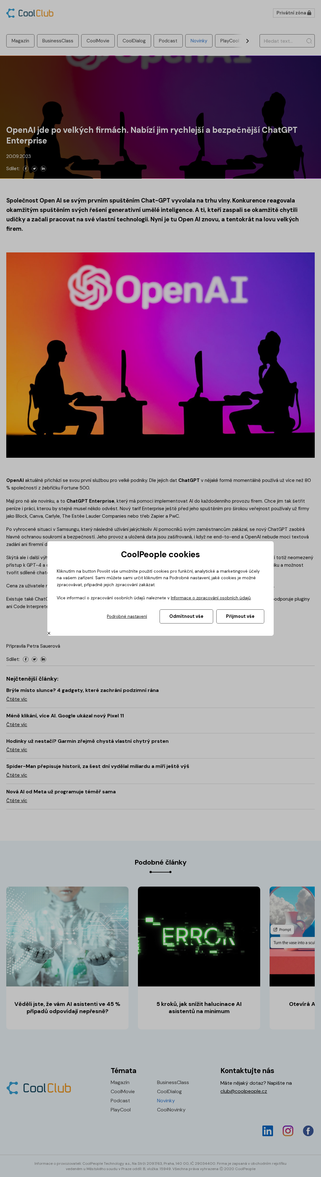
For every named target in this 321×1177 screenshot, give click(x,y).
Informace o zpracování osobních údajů (211, 598)
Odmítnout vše (186, 616)
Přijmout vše (240, 616)
